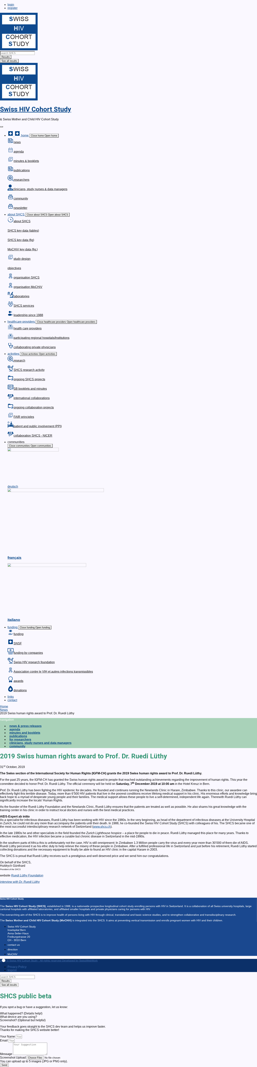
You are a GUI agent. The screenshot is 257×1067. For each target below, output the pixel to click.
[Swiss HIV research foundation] (11, 662)
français (14, 558)
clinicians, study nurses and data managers (40, 742)
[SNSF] (11, 643)
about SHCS (22, 221)
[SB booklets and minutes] (11, 389)
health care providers (28, 328)
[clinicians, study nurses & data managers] (10, 189)
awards (18, 681)
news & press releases (25, 726)
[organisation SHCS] (11, 278)
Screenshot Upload (13, 1057)
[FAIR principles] (11, 417)
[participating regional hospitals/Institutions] (11, 338)
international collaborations (32, 398)
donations (20, 690)
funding (19, 634)
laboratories (21, 296)
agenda (19, 151)
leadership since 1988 (28, 315)
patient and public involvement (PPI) (38, 426)
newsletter (20, 207)
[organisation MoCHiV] (11, 287)
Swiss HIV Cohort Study (35, 109)
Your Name (8, 1036)
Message (6, 1054)
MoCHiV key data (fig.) (23, 249)
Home (4, 706)
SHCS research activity (29, 369)
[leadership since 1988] (11, 315)
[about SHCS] (11, 221)
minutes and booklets (24, 732)
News (4, 709)
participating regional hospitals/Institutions (41, 337)
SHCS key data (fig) (21, 240)
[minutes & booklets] (11, 161)
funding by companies (28, 652)
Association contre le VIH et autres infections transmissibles (53, 671)
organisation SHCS (27, 277)
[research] (11, 360)
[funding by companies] (11, 653)
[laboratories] (11, 296)
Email (4, 1040)
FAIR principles (24, 416)
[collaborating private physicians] (11, 347)
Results (6, 57)
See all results (9, 61)
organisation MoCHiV (28, 287)
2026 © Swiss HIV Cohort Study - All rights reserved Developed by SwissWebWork (49, 960)
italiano (14, 620)
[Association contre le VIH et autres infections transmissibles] (11, 672)
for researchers (20, 739)
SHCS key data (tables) (23, 230)
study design (22, 258)
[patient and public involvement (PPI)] (11, 426)
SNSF (18, 643)
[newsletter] (11, 208)
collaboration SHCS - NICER (33, 435)
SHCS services (24, 305)
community (21, 198)
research (19, 360)
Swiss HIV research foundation (34, 662)
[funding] (11, 634)
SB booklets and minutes (30, 388)
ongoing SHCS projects (29, 379)
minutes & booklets (26, 161)
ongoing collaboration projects (34, 407)
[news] (11, 142)
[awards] (11, 681)
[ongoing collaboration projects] (11, 407)
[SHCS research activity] (11, 370)
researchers (21, 179)
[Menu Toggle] (1, 126)
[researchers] (11, 180)
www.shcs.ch (102, 826)
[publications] (11, 170)
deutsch (13, 486)
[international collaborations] (11, 398)
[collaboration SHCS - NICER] (11, 436)
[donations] (11, 690)
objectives (14, 268)
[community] (11, 198)
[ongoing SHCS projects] (11, 379)
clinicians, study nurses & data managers (40, 189)
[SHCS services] (11, 306)
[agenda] (11, 152)
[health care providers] (11, 328)
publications (22, 170)
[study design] (11, 259)
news (17, 142)
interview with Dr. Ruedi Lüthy (20, 881)
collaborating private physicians (35, 347)
